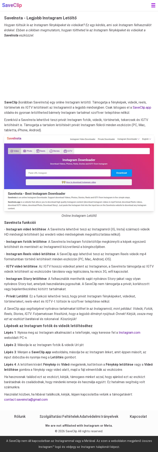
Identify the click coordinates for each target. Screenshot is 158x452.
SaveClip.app (142, 107)
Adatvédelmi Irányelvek (98, 416)
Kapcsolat (138, 416)
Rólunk (20, 416)
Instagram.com (129, 333)
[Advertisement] (79, 69)
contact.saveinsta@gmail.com (26, 400)
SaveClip (12, 5)
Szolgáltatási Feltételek (59, 416)
